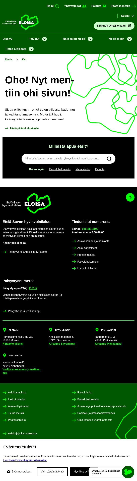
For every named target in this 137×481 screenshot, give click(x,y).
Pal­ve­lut (34, 38)
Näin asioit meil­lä (74, 38)
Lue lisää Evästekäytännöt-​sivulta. (25, 460)
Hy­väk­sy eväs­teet (84, 471)
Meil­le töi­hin (116, 38)
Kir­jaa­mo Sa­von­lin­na (62, 343)
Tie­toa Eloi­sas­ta (15, 48)
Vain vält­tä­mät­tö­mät (52, 471)
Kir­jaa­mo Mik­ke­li (13, 343)
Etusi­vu (8, 38)
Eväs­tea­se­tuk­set (21, 471)
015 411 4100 (90, 228)
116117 (33, 288)
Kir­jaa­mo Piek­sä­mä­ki (108, 343)
